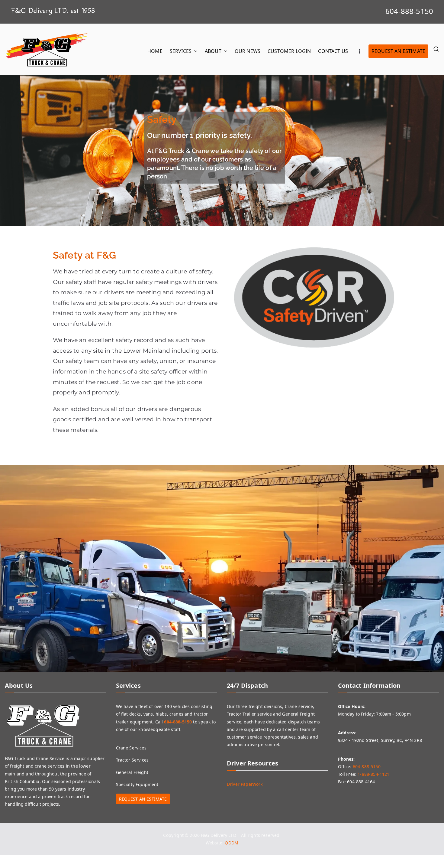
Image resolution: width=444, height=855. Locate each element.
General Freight (132, 772)
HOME (154, 51)
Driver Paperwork (245, 784)
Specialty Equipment (137, 784)
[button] (194, 51)
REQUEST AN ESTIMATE (398, 51)
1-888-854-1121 (373, 774)
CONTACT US (333, 51)
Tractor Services (132, 760)
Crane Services (131, 748)
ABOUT (213, 51)
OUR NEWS (247, 51)
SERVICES (180, 51)
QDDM (231, 843)
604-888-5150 (409, 11)
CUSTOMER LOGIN (289, 51)
